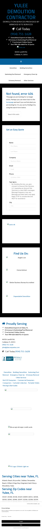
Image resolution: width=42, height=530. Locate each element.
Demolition (8, 372)
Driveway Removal (32, 375)
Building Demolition (20, 372)
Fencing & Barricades (10, 385)
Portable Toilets (33, 383)
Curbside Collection (20, 383)
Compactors (7, 383)
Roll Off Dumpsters (9, 380)
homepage (10, 102)
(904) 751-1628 (21, 34)
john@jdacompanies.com (11, 347)
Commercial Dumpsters (26, 380)
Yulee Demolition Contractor (21, 11)
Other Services (21, 377)
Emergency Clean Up (17, 375)
